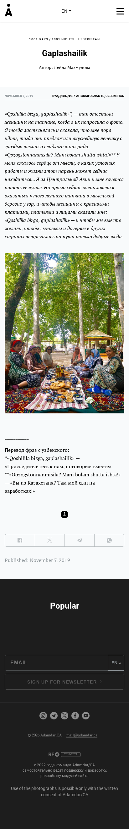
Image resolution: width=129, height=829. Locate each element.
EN (64, 11)
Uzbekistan (89, 39)
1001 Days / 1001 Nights (52, 39)
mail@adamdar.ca (81, 735)
